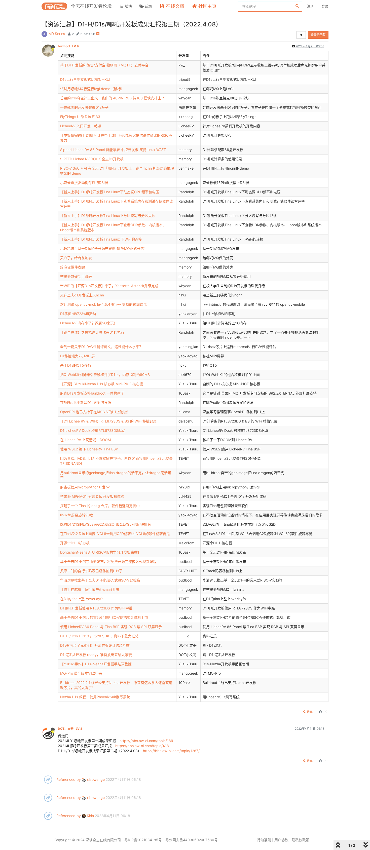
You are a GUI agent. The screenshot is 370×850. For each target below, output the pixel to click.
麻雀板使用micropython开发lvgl (85, 487)
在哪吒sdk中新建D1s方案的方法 (85, 402)
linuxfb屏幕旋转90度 (76, 515)
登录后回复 (318, 35)
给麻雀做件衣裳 (72, 267)
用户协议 (281, 840)
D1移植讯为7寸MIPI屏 (77, 356)
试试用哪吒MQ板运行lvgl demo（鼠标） (92, 89)
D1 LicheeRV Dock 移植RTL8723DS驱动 (92, 430)
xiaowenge (95, 779)
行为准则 (264, 840)
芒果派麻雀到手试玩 (76, 276)
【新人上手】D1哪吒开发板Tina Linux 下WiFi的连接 (101, 239)
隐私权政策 (300, 840)
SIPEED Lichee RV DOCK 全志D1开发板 (92, 159)
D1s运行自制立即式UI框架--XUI (85, 79)
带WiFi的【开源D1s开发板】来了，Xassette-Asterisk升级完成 (109, 286)
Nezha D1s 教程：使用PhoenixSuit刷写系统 (95, 697)
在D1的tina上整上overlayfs (81, 599)
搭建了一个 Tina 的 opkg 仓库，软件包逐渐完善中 (100, 506)
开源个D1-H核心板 (75, 543)
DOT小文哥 (70, 728)
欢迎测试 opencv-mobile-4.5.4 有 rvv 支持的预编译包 (103, 304)
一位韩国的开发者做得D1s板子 (84, 107)
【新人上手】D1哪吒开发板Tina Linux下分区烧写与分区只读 (107, 215)
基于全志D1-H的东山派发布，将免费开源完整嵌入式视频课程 (108, 561)
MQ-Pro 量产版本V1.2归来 (81, 673)
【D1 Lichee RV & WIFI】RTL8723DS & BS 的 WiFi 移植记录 (108, 421)
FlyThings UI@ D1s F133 (80, 116)
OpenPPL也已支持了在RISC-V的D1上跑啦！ (95, 412)
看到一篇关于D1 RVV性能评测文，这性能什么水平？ (101, 346)
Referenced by (68, 779)
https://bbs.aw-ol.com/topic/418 (142, 746)
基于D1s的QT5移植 (75, 365)
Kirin (90, 816)
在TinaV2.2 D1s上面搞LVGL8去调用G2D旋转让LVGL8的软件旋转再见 (115, 533)
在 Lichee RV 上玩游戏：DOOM (85, 440)
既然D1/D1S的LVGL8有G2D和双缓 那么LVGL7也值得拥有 (105, 524)
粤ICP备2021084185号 (143, 840)
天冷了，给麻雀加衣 (76, 258)
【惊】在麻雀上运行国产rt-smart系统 (89, 589)
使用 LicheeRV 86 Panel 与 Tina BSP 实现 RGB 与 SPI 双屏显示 (111, 627)
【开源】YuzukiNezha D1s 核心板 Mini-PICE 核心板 (101, 384)
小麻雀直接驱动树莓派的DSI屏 (84, 182)
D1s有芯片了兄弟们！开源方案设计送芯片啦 (95, 645)
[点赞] (319, 711)
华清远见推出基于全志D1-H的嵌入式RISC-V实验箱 (100, 580)
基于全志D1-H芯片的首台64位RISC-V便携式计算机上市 (104, 617)
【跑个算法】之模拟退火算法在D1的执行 (92, 332)
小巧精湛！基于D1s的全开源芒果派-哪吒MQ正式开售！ (103, 248)
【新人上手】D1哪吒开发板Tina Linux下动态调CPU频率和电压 (109, 192)
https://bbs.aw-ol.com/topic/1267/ (171, 751)
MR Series (57, 33)
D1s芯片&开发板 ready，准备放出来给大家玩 (96, 654)
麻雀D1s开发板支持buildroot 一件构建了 (92, 393)
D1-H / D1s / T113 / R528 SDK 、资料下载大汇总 (99, 636)
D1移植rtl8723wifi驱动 (78, 314)
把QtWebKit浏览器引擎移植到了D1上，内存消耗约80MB (105, 374)
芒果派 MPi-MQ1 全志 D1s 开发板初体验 (92, 496)
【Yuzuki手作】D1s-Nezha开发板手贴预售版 (96, 664)
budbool (68, 46)
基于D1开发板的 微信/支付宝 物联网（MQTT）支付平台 (104, 65)
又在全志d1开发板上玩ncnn (82, 295)
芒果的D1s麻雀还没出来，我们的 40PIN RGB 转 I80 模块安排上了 (112, 98)
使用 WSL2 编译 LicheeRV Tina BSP (89, 449)
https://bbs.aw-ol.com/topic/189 (146, 741)
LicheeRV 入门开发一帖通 (80, 126)
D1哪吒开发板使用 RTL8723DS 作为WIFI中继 (96, 608)
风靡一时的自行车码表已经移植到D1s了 (91, 571)
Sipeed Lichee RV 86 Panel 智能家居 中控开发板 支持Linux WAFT (113, 149)
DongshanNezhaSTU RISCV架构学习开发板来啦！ (100, 552)
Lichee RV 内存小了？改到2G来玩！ (88, 323)
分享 (309, 712)
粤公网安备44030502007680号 (191, 840)
